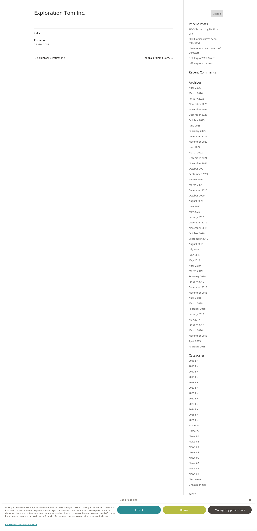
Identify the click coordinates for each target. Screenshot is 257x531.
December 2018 (198, 287)
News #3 (194, 447)
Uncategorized (197, 484)
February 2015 (197, 346)
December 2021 (198, 158)
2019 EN (193, 382)
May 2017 (194, 319)
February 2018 (197, 308)
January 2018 (196, 314)
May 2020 (194, 211)
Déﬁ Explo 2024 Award (202, 63)
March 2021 (196, 185)
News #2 (194, 441)
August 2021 (196, 179)
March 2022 (196, 152)
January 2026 (196, 98)
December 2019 (198, 222)
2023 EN (193, 404)
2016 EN (193, 366)
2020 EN (193, 387)
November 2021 (198, 163)
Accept (139, 510)
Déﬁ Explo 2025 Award (202, 58)
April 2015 (195, 341)
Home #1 (194, 425)
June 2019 (194, 254)
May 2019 (194, 260)
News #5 (194, 457)
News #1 (194, 436)
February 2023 (197, 131)
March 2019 (196, 271)
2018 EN (193, 377)
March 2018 (196, 303)
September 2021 (198, 174)
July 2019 (194, 249)
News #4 (194, 452)
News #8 (194, 474)
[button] (250, 500)
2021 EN (193, 393)
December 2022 (198, 136)
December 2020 (198, 190)
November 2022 (198, 141)
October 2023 (197, 120)
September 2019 (198, 238)
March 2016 (196, 330)
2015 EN (193, 360)
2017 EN (193, 371)
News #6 (194, 463)
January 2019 (196, 281)
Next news (195, 479)
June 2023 (194, 125)
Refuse (184, 510)
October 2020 (197, 195)
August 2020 (196, 201)
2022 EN (193, 398)
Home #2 (194, 430)
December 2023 (198, 114)
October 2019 (197, 233)
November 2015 (198, 335)
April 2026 (195, 87)
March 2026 (196, 93)
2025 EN (193, 414)
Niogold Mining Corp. (159, 57)
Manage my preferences (230, 510)
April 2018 (195, 298)
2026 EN (193, 420)
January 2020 (196, 217)
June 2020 (194, 206)
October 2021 (197, 168)
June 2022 (194, 147)
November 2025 (198, 104)
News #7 (194, 468)
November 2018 (198, 292)
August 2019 (196, 244)
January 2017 (196, 324)
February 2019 (197, 276)
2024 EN (193, 409)
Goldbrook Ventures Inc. (49, 57)
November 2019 (198, 228)
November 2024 (198, 109)
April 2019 (195, 265)
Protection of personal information (21, 524)
